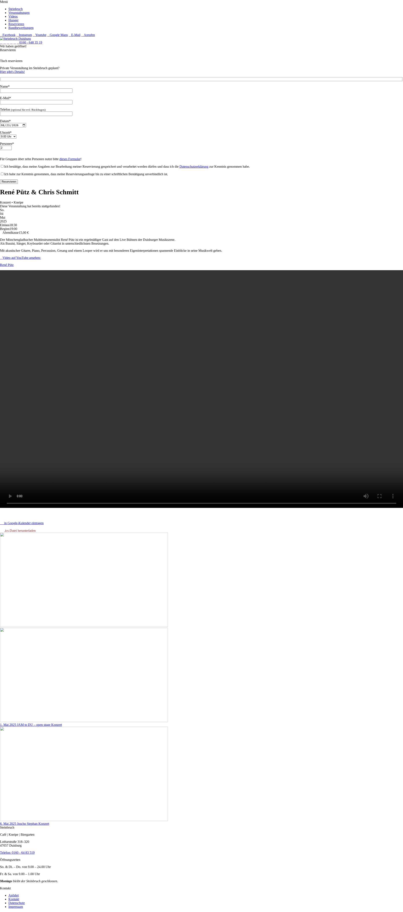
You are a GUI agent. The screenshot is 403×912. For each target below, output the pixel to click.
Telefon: (6, 852)
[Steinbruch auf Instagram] (4, 42)
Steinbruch (15, 9)
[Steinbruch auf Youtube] (8, 42)
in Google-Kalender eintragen (23, 523)
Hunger (13, 20)
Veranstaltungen (19, 12)
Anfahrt (13, 895)
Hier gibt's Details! (12, 72)
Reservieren (16, 24)
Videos (13, 16)
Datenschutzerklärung (193, 166)
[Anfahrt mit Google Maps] (11, 42)
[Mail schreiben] (14, 42)
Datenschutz (16, 903)
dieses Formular (69, 159)
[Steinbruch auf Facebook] (1, 42)
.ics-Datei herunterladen (19, 530)
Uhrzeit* (6, 132)
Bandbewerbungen (21, 28)
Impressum (15, 906)
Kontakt (13, 899)
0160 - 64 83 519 (23, 852)
